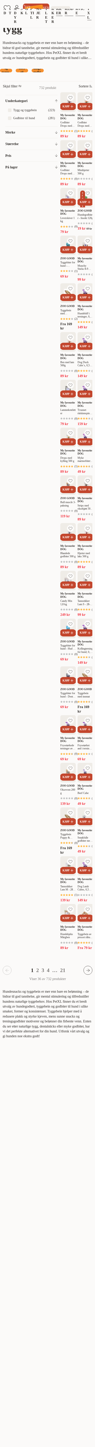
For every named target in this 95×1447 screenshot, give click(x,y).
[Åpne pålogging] (16, 8)
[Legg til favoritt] (70, 97)
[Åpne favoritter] (7, 8)
